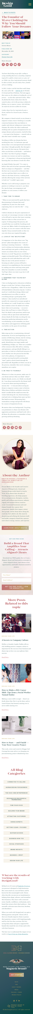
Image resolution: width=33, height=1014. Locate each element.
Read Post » (5, 657)
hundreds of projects (24, 886)
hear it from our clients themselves (18, 934)
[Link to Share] (3, 64)
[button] (30, 4)
